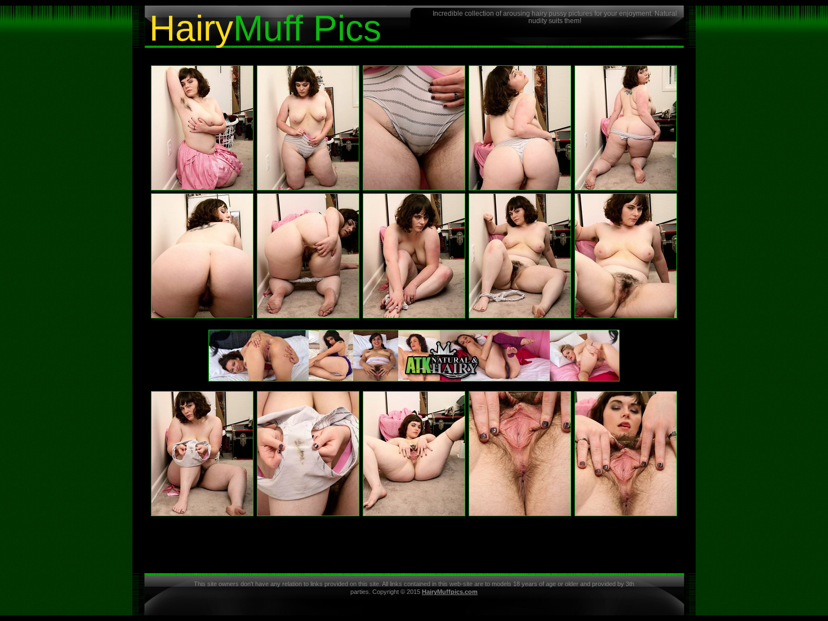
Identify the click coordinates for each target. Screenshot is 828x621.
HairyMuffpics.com (450, 591)
